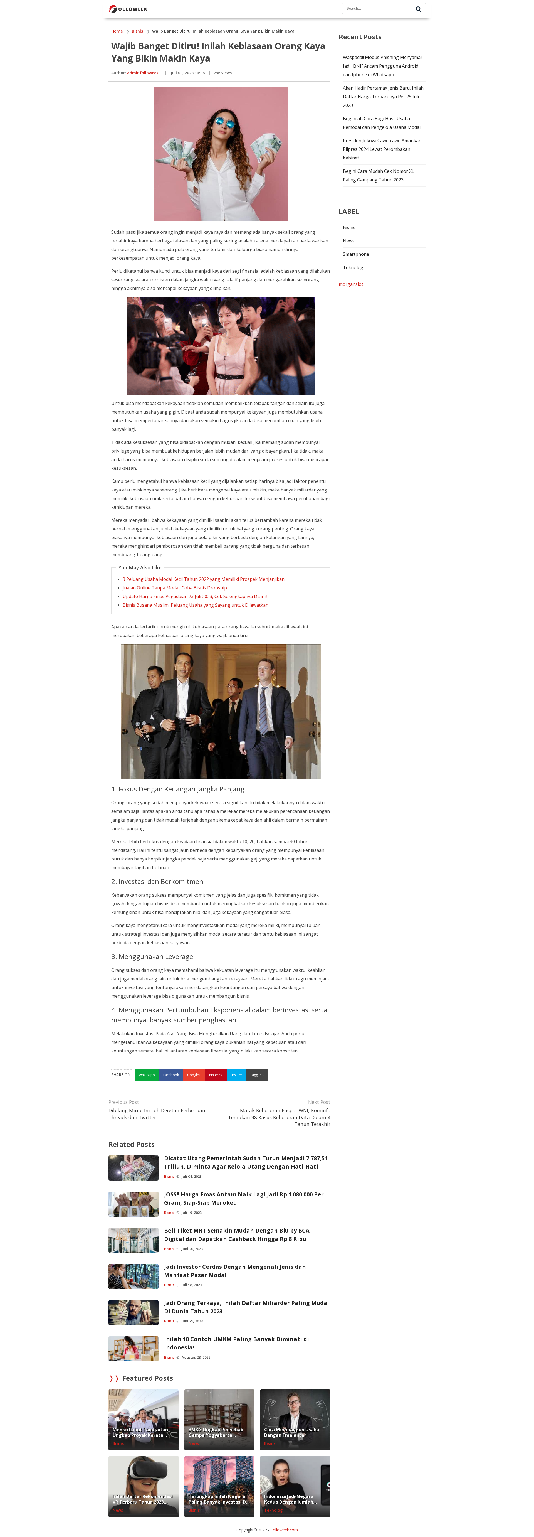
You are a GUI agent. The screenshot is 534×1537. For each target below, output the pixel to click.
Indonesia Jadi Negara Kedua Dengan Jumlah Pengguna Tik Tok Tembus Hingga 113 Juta (294, 1499)
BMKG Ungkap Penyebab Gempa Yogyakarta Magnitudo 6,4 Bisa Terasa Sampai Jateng (218, 1432)
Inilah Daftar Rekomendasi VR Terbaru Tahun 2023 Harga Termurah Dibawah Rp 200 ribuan (143, 1499)
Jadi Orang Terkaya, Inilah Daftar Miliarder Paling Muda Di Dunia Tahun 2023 (245, 1307)
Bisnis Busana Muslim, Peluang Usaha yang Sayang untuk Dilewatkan (195, 605)
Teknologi (274, 1510)
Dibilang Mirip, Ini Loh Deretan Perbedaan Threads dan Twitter (156, 1114)
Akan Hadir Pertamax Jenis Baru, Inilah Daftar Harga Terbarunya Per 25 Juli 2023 (383, 96)
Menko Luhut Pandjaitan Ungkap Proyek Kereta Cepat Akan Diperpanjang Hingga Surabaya (141, 1432)
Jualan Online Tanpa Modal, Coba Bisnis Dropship (175, 588)
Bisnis (169, 1176)
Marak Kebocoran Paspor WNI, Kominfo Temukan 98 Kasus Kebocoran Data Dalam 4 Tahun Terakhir (279, 1117)
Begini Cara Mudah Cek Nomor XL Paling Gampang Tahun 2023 (378, 175)
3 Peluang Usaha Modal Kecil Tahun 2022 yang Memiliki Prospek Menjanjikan (204, 579)
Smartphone (356, 254)
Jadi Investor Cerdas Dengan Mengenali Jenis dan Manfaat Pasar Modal (235, 1271)
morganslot (351, 284)
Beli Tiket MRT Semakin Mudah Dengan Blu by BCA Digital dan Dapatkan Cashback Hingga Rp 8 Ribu (237, 1235)
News (194, 1443)
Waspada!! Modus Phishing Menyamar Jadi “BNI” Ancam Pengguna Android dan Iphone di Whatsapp (382, 66)
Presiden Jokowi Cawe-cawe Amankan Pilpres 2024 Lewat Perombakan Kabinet (382, 149)
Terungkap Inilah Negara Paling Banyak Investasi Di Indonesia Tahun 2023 (218, 1499)
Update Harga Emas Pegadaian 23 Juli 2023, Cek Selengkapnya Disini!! (195, 596)
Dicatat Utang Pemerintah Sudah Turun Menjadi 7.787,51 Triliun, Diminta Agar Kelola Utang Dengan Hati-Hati (246, 1162)
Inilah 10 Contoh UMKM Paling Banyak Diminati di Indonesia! (236, 1343)
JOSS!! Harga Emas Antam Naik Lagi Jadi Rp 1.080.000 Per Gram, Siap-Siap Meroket (244, 1198)
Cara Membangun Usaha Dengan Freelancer (291, 1432)
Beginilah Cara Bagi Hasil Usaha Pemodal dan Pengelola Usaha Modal (382, 122)
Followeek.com (284, 1530)
